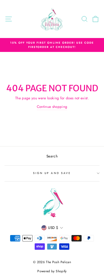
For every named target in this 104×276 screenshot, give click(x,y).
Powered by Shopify (51, 271)
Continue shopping (52, 106)
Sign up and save (52, 173)
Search (52, 156)
